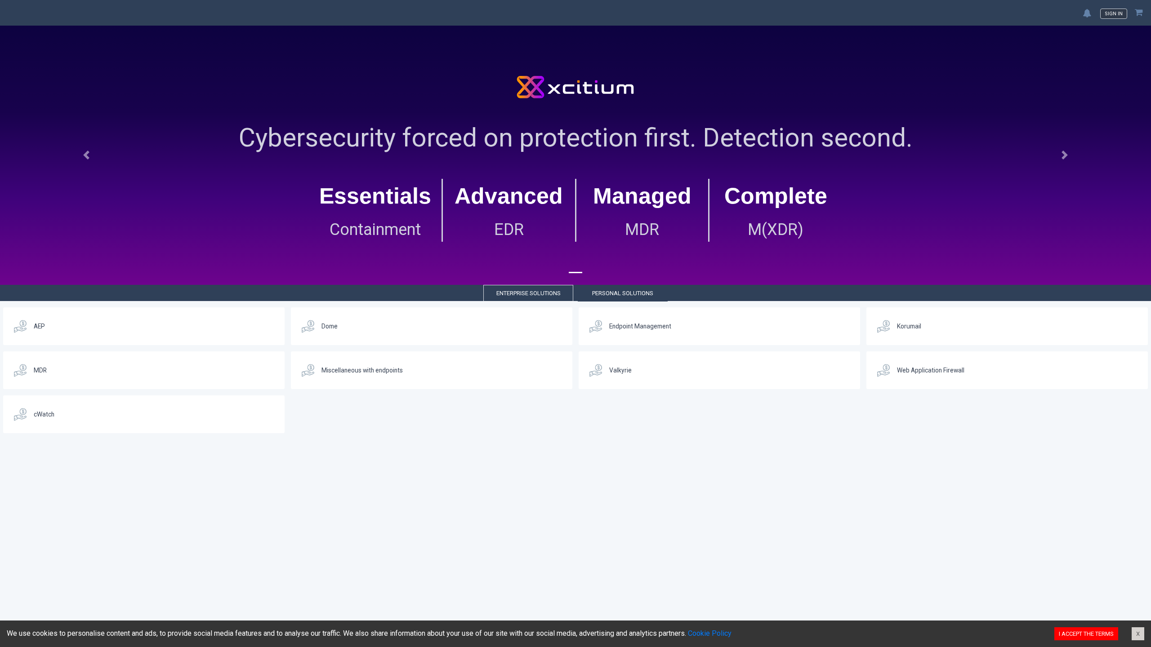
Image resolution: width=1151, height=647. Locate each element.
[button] (86, 155)
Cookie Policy (710, 633)
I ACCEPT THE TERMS (1086, 633)
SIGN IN (1114, 14)
